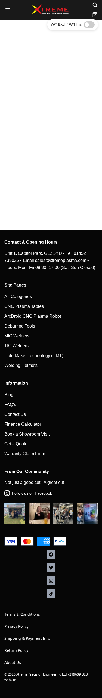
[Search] (95, 5)
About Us (12, 662)
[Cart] (95, 14)
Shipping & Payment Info (27, 638)
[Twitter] (51, 567)
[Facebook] (51, 554)
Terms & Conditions (22, 614)
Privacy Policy (16, 626)
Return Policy (16, 650)
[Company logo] (51, 10)
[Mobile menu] (7, 9)
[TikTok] (51, 593)
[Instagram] (51, 580)
